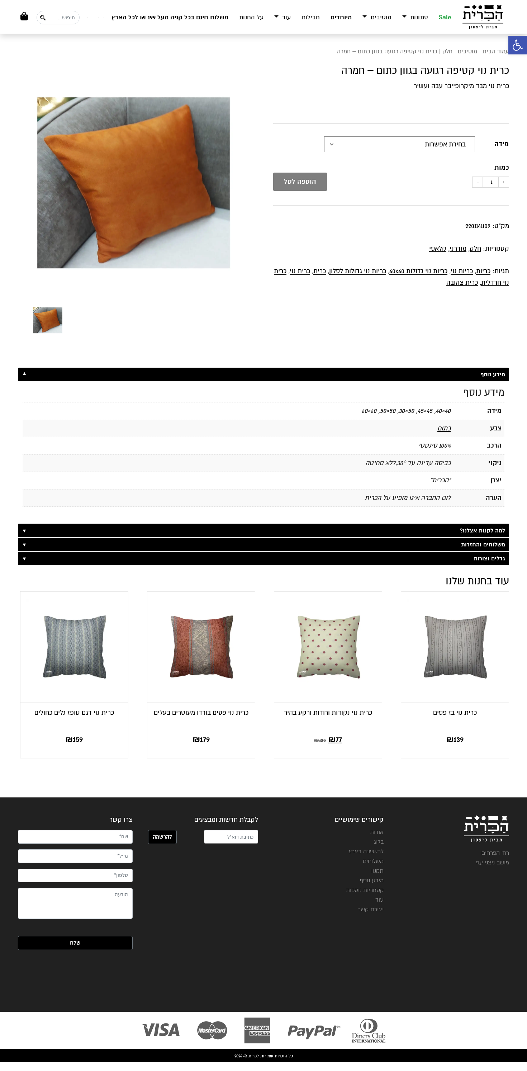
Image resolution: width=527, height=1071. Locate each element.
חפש (42, 17)
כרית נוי (300, 271)
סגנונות (418, 17)
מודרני (458, 248)
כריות (483, 271)
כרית (319, 271)
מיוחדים (341, 17)
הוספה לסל (300, 181)
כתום (444, 428)
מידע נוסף (372, 880)
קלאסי (437, 248)
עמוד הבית (496, 51)
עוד (285, 17)
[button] (517, 45)
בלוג (379, 841)
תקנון (377, 870)
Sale (445, 17)
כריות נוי (462, 271)
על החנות (251, 17)
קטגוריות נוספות (365, 890)
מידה (501, 144)
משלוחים (373, 861)
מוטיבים (380, 17)
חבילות (311, 17)
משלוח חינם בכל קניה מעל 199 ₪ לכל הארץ (169, 17)
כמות (501, 167)
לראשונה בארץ (366, 851)
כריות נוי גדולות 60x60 (418, 271)
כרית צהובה (462, 282)
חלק (447, 51)
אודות (377, 832)
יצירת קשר (371, 909)
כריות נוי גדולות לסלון (357, 271)
